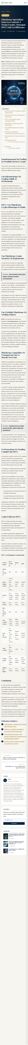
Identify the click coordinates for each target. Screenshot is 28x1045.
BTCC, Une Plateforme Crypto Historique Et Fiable (12, 120)
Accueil (3, 11)
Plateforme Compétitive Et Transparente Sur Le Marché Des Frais (14, 132)
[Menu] (25, 2)
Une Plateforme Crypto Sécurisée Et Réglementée (14, 124)
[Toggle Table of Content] (23, 109)
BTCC (23, 235)
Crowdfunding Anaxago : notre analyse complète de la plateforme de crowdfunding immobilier (15, 736)
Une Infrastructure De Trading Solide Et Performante (15, 115)
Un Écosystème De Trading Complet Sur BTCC (15, 136)
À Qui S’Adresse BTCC (11, 140)
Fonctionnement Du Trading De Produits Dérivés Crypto (15, 111)
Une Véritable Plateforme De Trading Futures (14, 128)
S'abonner (14, 823)
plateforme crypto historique (17, 697)
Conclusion (8, 146)
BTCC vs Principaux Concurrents (17, 141)
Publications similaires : (15, 148)
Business (8, 11)
